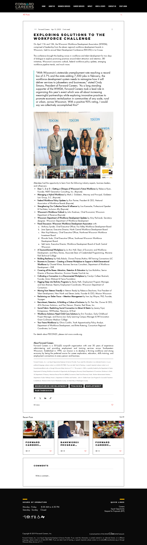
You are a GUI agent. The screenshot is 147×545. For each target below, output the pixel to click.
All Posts (26, 14)
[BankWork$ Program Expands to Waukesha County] (73, 429)
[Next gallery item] (111, 139)
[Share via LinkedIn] (45, 398)
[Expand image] (73, 139)
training (76, 386)
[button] (121, 14)
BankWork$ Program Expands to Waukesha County (70, 443)
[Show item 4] (80, 172)
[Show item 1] (40, 172)
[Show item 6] (107, 172)
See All (122, 417)
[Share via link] (51, 398)
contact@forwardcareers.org (109, 540)
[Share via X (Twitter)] (40, 398)
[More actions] (112, 29)
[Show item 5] (93, 172)
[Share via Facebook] (35, 398)
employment (93, 386)
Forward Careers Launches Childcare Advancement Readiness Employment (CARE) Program (108, 443)
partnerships (44, 390)
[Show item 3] (67, 172)
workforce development (51, 386)
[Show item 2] (53, 172)
